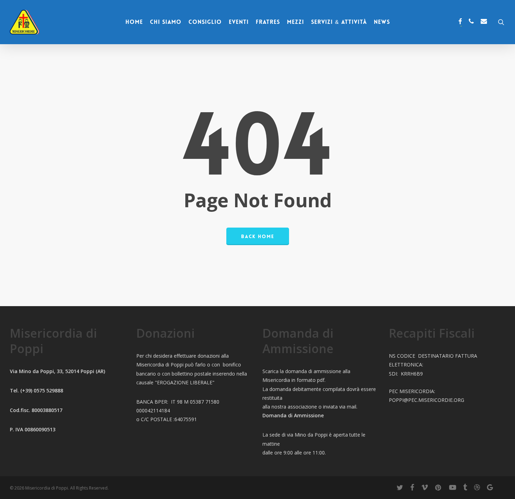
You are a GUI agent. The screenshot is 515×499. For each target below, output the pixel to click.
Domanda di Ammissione (293, 415)
